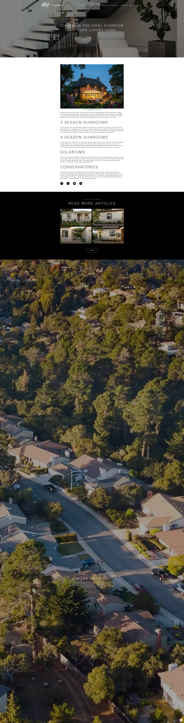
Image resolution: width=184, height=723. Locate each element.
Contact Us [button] (92, 592)
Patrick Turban (91, 109)
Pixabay (98, 109)
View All (92, 250)
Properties (92, 5)
